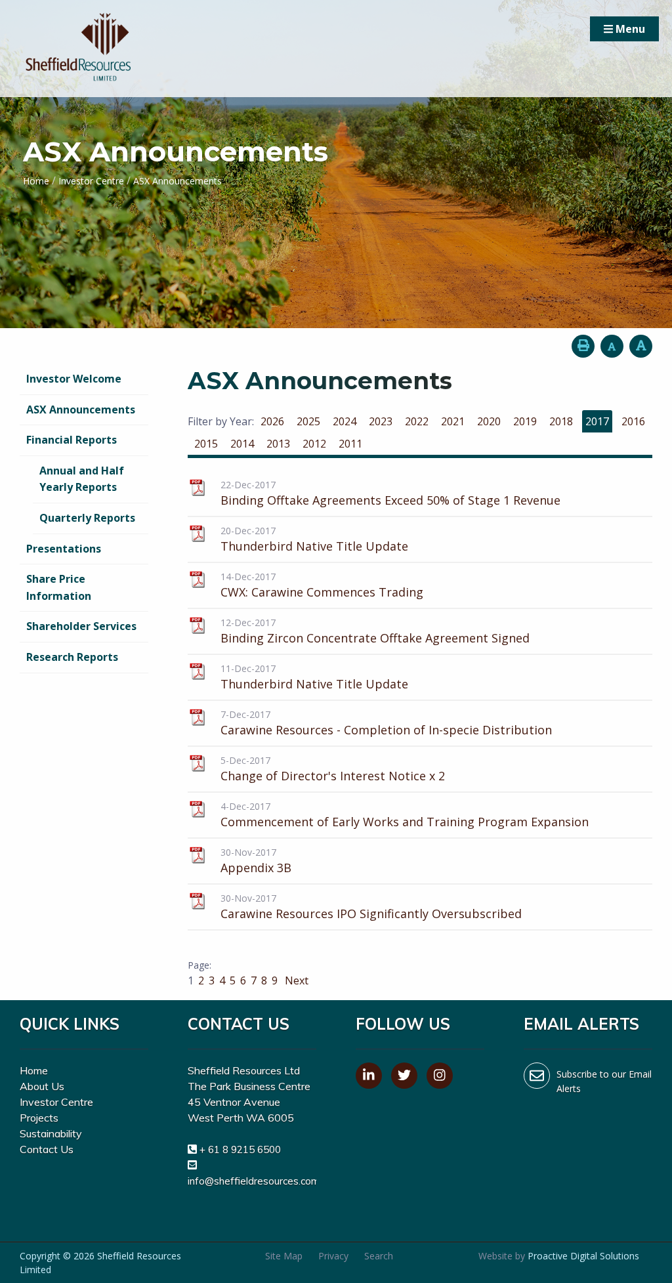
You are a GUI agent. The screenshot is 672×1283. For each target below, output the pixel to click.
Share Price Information (58, 587)
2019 (525, 421)
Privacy (333, 1256)
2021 (453, 421)
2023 (380, 421)
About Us (42, 1086)
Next (295, 980)
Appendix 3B (255, 867)
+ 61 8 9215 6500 (240, 1149)
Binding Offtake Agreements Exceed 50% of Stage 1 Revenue (390, 500)
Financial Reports (71, 439)
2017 (597, 421)
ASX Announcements (80, 409)
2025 (308, 421)
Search (378, 1256)
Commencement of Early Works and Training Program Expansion (404, 822)
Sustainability (51, 1133)
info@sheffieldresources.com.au (260, 1181)
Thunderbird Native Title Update (314, 546)
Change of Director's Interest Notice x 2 (332, 776)
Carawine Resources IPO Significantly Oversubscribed (371, 913)
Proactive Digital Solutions (583, 1256)
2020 (489, 421)
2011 (350, 443)
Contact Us (47, 1149)
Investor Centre (56, 1101)
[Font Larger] (640, 346)
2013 (278, 443)
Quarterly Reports (87, 518)
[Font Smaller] (611, 346)
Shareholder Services (81, 626)
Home (34, 1070)
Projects (39, 1117)
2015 (206, 443)
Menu (629, 29)
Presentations (63, 548)
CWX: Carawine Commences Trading (321, 592)
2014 (242, 443)
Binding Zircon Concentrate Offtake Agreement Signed (375, 638)
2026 (272, 421)
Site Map (284, 1256)
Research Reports (72, 657)
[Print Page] (583, 346)
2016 (633, 421)
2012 (314, 443)
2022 (417, 421)
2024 (344, 421)
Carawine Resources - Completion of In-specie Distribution (386, 730)
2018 (561, 421)
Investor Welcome (73, 378)
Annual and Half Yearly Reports (81, 479)
